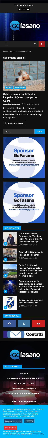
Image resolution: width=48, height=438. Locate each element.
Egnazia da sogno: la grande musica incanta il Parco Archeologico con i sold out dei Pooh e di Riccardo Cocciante (10, 287)
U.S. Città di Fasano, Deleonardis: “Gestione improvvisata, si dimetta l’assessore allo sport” (10, 239)
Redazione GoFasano (11, 104)
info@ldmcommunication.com (24, 393)
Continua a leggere (14, 123)
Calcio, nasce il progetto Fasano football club (10, 303)
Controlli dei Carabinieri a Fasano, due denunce (10, 255)
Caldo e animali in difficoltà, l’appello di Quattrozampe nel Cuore (24, 76)
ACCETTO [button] (29, 421)
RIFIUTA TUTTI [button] (10, 427)
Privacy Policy (38, 433)
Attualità (9, 87)
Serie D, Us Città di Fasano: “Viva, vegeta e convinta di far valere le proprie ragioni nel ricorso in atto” (10, 271)
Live (42, 44)
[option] (24, 240)
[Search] (35, 43)
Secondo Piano (19, 87)
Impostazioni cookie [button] (13, 421)
